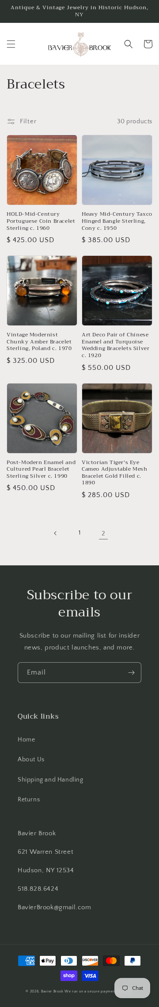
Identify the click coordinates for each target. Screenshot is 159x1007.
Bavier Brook (52, 991)
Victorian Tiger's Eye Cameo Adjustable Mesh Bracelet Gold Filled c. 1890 (115, 473)
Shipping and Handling (50, 779)
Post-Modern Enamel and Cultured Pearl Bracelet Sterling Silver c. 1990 (41, 469)
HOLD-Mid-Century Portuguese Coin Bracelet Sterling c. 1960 (41, 221)
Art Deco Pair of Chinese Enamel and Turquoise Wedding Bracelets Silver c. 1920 (115, 345)
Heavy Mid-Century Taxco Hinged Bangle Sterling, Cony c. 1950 (117, 221)
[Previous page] (55, 533)
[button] (11, 44)
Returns (29, 799)
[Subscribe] (131, 672)
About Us (31, 759)
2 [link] (104, 533)
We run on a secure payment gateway (98, 991)
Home (26, 739)
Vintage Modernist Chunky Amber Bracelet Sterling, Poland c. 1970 (39, 342)
